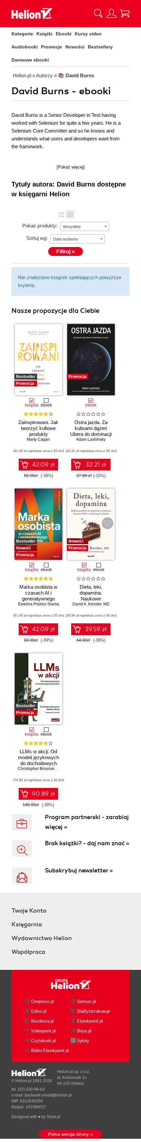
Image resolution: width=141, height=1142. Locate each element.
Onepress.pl (42, 1001)
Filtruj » (65, 251)
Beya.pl (84, 1030)
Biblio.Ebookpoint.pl (50, 1050)
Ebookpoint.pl (90, 1021)
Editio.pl (39, 1011)
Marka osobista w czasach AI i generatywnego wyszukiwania (38, 595)
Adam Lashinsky (91, 439)
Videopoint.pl (43, 1030)
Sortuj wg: (37, 238)
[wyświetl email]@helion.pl (48, 1095)
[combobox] (84, 226)
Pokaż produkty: (39, 225)
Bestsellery (100, 46)
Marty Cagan (38, 439)
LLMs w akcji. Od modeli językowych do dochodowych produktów (38, 760)
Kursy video (88, 33)
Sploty (83, 1040)
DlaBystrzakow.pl (93, 1011)
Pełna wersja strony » (70, 1134)
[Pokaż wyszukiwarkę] (98, 13)
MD (106, 604)
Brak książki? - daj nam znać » (87, 843)
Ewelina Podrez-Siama (38, 604)
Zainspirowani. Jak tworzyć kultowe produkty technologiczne (38, 431)
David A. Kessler (86, 604)
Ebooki (63, 33)
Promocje (51, 46)
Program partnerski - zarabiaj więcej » (87, 821)
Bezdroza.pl (42, 1021)
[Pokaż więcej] (71, 167)
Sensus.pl (86, 1001)
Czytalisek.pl (43, 1040)
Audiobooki (24, 46)
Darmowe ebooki (30, 59)
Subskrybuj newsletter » (79, 870)
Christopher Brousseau (38, 768)
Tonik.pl (53, 1117)
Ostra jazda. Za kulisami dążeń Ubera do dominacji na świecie (90, 431)
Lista (61, 214)
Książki (44, 33)
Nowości (75, 46)
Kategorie (22, 33)
